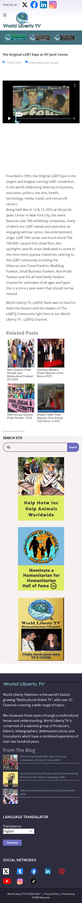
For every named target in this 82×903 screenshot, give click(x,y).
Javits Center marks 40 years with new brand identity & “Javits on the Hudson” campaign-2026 (49, 775)
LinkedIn (43, 4)
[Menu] (6, 15)
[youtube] (7, 880)
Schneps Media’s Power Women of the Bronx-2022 (50, 373)
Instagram (53, 4)
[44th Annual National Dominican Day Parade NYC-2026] (10, 796)
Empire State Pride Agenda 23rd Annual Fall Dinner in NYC (50, 418)
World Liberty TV (16, 894)
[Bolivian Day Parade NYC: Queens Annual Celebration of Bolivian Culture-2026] (10, 762)
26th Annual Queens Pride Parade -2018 (20, 416)
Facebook (34, 4)
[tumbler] (20, 871)
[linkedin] (48, 871)
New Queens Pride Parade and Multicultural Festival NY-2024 (20, 374)
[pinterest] (62, 871)
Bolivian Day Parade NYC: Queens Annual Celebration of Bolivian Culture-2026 (43, 758)
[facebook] (34, 871)
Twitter (24, 4)
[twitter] (6, 871)
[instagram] (20, 881)
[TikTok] (34, 880)
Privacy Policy (51, 894)
